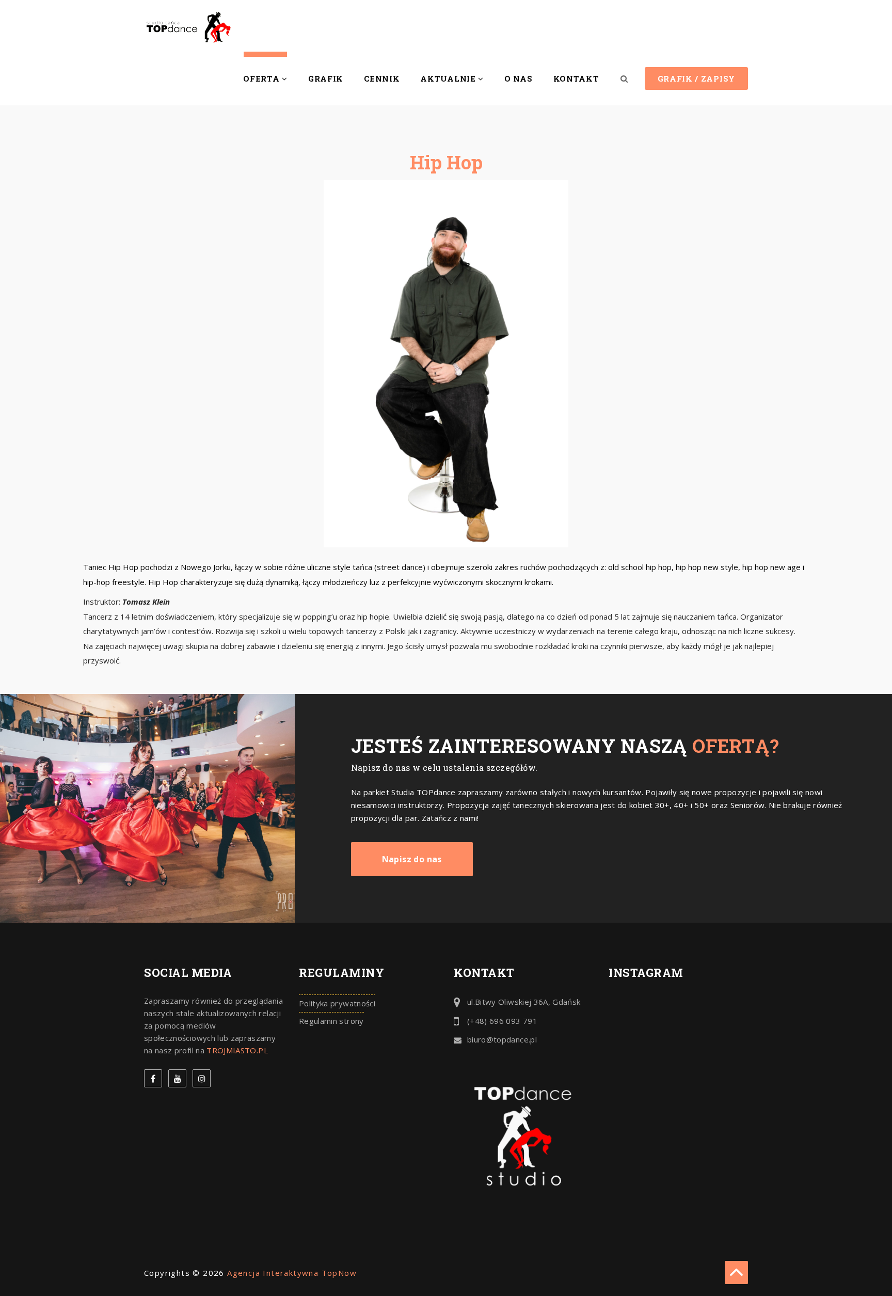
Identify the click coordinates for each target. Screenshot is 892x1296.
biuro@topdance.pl (502, 1039)
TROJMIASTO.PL (237, 1050)
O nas (518, 78)
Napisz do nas (412, 859)
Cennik (382, 78)
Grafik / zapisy (697, 78)
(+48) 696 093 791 (502, 1021)
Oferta (262, 78)
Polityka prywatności (337, 1003)
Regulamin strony (331, 1021)
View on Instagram (683, 1011)
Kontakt (576, 78)
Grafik (325, 78)
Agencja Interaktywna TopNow (292, 1273)
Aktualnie (449, 78)
